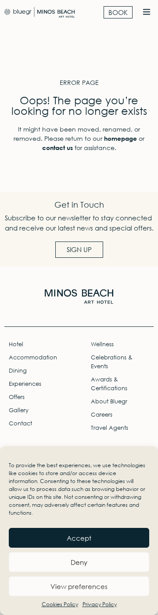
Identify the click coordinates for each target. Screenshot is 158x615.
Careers (101, 414)
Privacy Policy (100, 604)
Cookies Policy (60, 604)
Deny (79, 562)
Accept (79, 538)
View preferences (79, 586)
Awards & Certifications (109, 384)
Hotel (16, 344)
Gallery (19, 410)
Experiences (25, 384)
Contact (20, 423)
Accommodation (33, 357)
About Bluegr (109, 401)
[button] (146, 12)
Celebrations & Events (112, 362)
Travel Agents (109, 428)
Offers (17, 397)
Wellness (102, 344)
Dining (18, 370)
